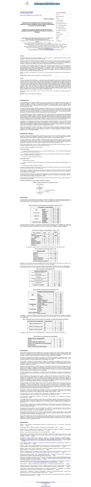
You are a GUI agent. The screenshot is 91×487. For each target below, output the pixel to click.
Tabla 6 (67, 267)
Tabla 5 (52, 264)
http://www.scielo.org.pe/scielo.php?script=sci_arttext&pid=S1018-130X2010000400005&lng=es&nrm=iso (41, 439)
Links (27, 425)
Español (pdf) (60, 20)
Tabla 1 (51, 199)
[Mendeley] (56, 37)
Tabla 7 (23, 315)
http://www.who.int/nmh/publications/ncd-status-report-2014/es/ (45, 461)
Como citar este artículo (62, 25)
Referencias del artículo (62, 23)
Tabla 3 (55, 225)
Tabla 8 (22, 332)
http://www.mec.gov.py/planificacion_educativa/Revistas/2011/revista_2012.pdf (35, 455)
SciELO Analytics (61, 16)
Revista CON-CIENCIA (26, 12)
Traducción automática (62, 28)
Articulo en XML (61, 21)
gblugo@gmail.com (49, 48)
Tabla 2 (61, 224)
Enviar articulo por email (62, 30)
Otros (58, 37)
